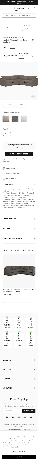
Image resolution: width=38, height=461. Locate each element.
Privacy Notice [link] (27, 429)
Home (4, 28)
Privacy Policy (15, 447)
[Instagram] (7, 417)
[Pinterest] (25, 417)
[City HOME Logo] (19, 10)
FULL (7, 134)
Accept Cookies (19, 457)
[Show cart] (35, 9)
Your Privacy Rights (19, 451)
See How (21, 58)
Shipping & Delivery (13, 173)
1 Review (12, 48)
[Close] (35, 434)
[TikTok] (31, 417)
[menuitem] (3, 9)
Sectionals (17, 28)
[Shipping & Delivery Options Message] (21, 147)
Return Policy (11, 178)
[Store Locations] (9, 9)
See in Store (10, 168)
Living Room (10, 28)
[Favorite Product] (33, 40)
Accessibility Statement (14, 429)
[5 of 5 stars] (6, 47)
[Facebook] (13, 417)
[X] (19, 417)
